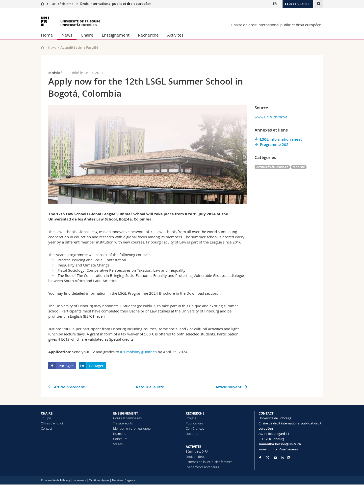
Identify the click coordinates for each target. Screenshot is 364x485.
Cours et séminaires (127, 418)
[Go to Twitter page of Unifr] (268, 457)
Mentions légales (99, 480)
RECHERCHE (195, 413)
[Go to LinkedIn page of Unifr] (282, 457)
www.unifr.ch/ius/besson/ (278, 449)
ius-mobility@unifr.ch (138, 351)
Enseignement (116, 35)
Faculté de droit (62, 3)
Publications (195, 423)
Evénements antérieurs (202, 467)
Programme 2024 (275, 144)
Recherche (148, 35)
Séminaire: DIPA (197, 451)
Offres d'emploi (52, 423)
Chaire (87, 35)
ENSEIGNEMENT (125, 413)
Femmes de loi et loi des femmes (209, 462)
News (66, 35)
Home (47, 35)
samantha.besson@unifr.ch (280, 444)
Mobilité (299, 167)
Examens (119, 433)
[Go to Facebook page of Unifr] (260, 457)
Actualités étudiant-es (272, 167)
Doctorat (192, 433)
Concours (120, 439)
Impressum (79, 480)
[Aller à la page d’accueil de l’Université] (70, 21)
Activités (175, 35)
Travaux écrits (123, 423)
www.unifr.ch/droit (271, 116)
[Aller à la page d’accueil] (42, 3)
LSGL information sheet (281, 139)
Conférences (195, 428)
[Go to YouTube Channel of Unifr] (275, 457)
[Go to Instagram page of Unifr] (288, 457)
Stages (118, 444)
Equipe (46, 418)
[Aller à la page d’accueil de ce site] (42, 47)
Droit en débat (196, 456)
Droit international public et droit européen (116, 3)
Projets (191, 418)
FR (275, 3)
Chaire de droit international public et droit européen (276, 24)
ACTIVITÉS (193, 446)
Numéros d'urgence (123, 480)
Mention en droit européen (133, 428)
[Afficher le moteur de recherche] (318, 4)
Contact (46, 428)
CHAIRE (46, 413)
